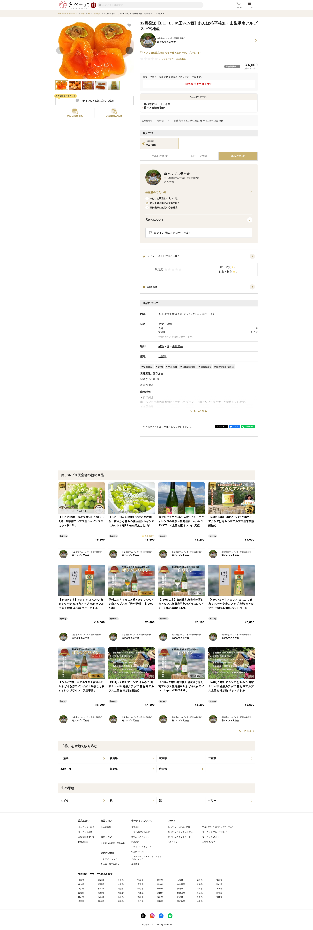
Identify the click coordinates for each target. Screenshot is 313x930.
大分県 (140, 901)
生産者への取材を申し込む (113, 843)
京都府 (101, 893)
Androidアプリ (209, 842)
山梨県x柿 (206, 366)
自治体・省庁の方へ (110, 864)
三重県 (219, 888)
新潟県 (200, 884)
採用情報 (135, 864)
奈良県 (160, 893)
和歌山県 (181, 893)
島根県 (219, 893)
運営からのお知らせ (140, 837)
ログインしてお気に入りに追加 (97, 100)
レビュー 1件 (168, 59)
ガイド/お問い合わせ (140, 832)
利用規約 (135, 842)
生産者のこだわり (155, 192)
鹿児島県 (181, 901)
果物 (161, 346)
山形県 (180, 880)
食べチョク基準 (85, 832)
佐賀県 (81, 901)
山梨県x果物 (189, 366)
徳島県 (140, 897)
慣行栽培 (148, 366)
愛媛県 (180, 897)
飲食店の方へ (84, 842)
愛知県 (200, 888)
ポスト (221, 426)
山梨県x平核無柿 (225, 366)
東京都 (160, 884)
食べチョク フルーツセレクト (215, 832)
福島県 (200, 880)
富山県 (219, 884)
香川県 (160, 897)
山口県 (121, 897)
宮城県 (140, 880)
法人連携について (109, 859)
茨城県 (219, 880)
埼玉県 (121, 884)
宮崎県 (160, 901)
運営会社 (135, 827)
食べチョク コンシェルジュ (180, 832)
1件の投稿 (181, 59)
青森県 (101, 880)
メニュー (249, 7)
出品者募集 (106, 827)
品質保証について (86, 837)
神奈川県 (181, 884)
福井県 (101, 888)
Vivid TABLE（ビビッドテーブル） (218, 827)
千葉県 (140, 884)
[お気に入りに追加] (129, 25)
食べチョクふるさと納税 (179, 827)
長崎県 (101, 901)
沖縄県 (200, 901)
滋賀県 (81, 893)
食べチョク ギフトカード (179, 837)
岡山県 (81, 897)
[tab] (198, 156)
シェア (235, 426)
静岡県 (180, 888)
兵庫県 (140, 893)
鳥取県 (200, 893)
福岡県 (219, 897)
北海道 (81, 880)
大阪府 (121, 893)
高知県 (200, 897)
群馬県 (101, 884)
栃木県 (81, 884)
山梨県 (162, 356)
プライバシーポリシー (141, 847)
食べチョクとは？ (86, 827)
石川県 (81, 888)
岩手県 (121, 880)
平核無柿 (177, 346)
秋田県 (160, 880)
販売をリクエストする (199, 84)
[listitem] (82, 758)
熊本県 (121, 901)
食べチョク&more (210, 837)
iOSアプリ (172, 842)
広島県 (101, 897)
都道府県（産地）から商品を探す (95, 873)
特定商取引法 (137, 851)
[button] (199, 265)
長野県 (140, 888)
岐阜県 (160, 888)
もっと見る (200, 410)
